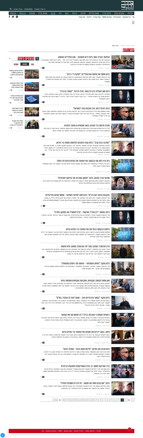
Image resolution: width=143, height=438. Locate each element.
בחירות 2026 (107, 17)
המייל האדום (18, 9)
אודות (99, 431)
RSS (60, 431)
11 (89, 400)
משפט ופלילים (94, 13)
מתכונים (32, 13)
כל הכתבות (127, 17)
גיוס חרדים (117, 17)
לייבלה (89, 17)
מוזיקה (83, 13)
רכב (60, 13)
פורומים (13, 13)
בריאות (74, 13)
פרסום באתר (89, 431)
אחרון (55, 400)
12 (85, 400)
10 (93, 400)
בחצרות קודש (119, 13)
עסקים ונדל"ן (42, 13)
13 (82, 400)
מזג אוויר (82, 17)
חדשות (130, 13)
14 (78, 400)
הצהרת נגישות (51, 431)
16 (71, 400)
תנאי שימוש (68, 431)
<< (133, 400)
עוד (42, 431)
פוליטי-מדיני (106, 13)
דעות (67, 13)
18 (63, 400)
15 (74, 400)
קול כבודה (97, 17)
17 (67, 400)
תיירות (53, 13)
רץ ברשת (22, 13)
